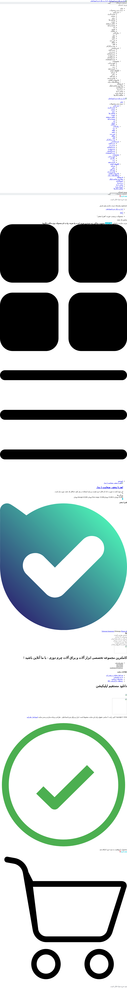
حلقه (113, 37)
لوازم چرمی (111, 78)
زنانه (113, 74)
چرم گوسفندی (110, 59)
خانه (121, 8)
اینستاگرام (119, 87)
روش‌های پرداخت (117, 679)
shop (121, 213)
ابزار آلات (116, 12)
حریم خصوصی (118, 677)
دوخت (113, 16)
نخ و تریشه (111, 69)
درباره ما (120, 89)
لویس (113, 29)
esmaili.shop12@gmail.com (116, 667)
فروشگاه (120, 84)
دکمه (113, 38)
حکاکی (113, 31)
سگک (113, 42)
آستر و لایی (111, 63)
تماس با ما (119, 91)
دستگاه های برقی (113, 82)
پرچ (114, 35)
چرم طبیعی (115, 48)
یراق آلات (116, 33)
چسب (113, 21)
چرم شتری (111, 55)
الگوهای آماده (114, 70)
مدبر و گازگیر (110, 46)
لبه (114, 27)
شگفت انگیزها (118, 95)
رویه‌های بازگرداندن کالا (115, 681)
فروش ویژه (119, 93)
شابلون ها (112, 20)
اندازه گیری (111, 14)
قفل (113, 44)
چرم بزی (112, 52)
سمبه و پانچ (111, 25)
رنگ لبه (112, 65)
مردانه (113, 72)
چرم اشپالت (111, 53)
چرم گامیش (111, 57)
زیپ (113, 67)
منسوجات (116, 61)
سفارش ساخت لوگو (116, 85)
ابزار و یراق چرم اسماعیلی (114, 209)
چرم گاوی (111, 50)
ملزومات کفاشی (113, 80)
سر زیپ (112, 40)
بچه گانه (112, 76)
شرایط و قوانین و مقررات (114, 675)
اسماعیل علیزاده (32, 717)
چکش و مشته (110, 23)
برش (113, 18)
